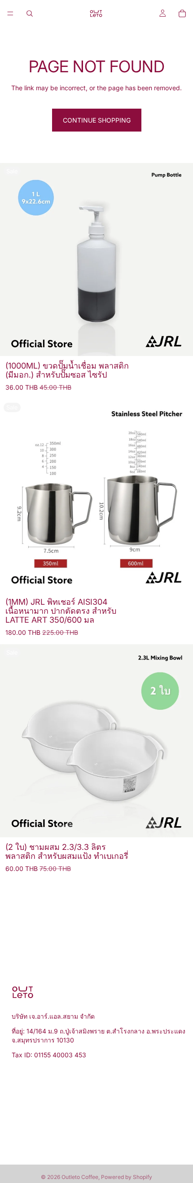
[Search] (29, 13)
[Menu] (10, 13)
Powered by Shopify (126, 1177)
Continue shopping (97, 120)
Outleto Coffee (79, 1177)
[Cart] (182, 13)
